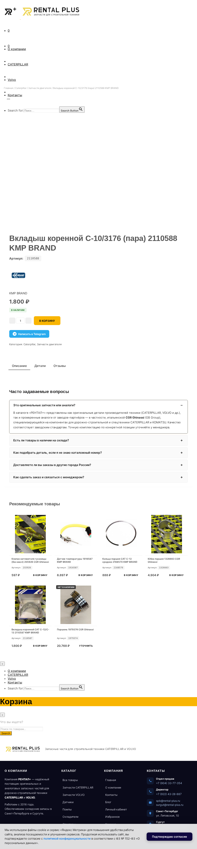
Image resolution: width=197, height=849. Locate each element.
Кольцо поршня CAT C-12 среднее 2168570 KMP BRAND (119, 560)
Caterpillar (20, 88)
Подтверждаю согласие (169, 836)
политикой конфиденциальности (67, 838)
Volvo (12, 80)
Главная (8, 88)
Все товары (70, 780)
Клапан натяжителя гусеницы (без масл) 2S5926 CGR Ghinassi (30, 560)
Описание (19, 366)
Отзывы (59, 366)
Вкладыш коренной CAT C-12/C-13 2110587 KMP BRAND (30, 631)
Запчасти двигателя (39, 88)
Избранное (112, 816)
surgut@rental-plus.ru (169, 804)
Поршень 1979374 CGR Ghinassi (75, 629)
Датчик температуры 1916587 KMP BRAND (75, 560)
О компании (17, 49)
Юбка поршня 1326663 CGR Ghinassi (164, 560)
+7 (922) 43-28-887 (169, 794)
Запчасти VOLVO (74, 794)
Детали (40, 366)
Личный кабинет (116, 809)
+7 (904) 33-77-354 (169, 783)
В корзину (40, 575)
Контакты (15, 682)
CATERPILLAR (18, 64)
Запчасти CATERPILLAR (78, 787)
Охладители (70, 816)
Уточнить (86, 645)
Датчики (68, 802)
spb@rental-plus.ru (168, 800)
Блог (108, 802)
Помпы (67, 809)
